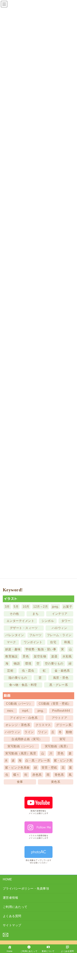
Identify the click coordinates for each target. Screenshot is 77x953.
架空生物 (40, 656)
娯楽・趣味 (13, 649)
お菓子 (67, 606)
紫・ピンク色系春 (17, 767)
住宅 (53, 642)
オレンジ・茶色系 (17, 724)
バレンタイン (14, 635)
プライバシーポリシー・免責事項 (26, 888)
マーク (11, 642)
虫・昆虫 (28, 670)
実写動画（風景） (57, 746)
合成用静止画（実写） (26, 739)
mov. (10, 710)
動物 (69, 731)
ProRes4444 (61, 710)
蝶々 (16, 774)
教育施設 (11, 656)
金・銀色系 (62, 670)
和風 (67, 642)
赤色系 (36, 774)
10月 (26, 606)
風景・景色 (60, 677)
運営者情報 (10, 897)
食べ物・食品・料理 (23, 684)
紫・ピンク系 (63, 760)
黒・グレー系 (58, 684)
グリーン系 (63, 724)
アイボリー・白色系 (24, 717)
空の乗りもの (54, 663)
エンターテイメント (20, 620)
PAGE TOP (71, 938)
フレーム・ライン (59, 635)
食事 (20, 781)
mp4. (25, 710)
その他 (14, 613)
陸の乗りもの (18, 677)
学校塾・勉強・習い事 (40, 649)
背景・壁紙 (49, 767)
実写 (62, 739)
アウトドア (59, 717)
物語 (17, 663)
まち (35, 613)
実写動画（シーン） (21, 746)
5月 (16, 606)
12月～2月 (40, 606)
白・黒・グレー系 (37, 760)
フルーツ (35, 635)
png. (41, 710)
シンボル (47, 620)
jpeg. (55, 606)
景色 (26, 656)
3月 (7, 606)
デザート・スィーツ (24, 628)
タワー (65, 620)
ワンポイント (33, 642)
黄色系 (55, 781)
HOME (7, 879)
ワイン (42, 731)
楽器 (54, 656)
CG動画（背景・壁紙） (55, 703)
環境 (28, 663)
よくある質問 (12, 916)
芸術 (10, 670)
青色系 (59, 774)
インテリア (59, 613)
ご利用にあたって (15, 906)
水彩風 (67, 656)
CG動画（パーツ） (19, 703)
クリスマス (43, 724)
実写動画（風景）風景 (20, 753)
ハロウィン (59, 628)
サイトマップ (12, 925)
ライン (29, 731)
